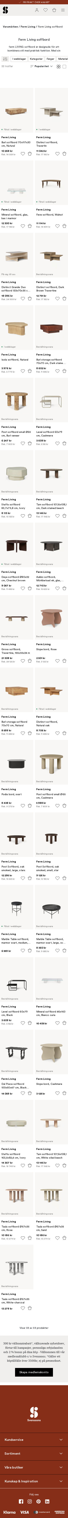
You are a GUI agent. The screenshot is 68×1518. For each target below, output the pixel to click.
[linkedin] (47, 1501)
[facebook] (21, 1501)
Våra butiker (14, 1467)
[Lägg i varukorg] (30, 153)
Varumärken (10, 26)
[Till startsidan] (5, 10)
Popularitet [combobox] (42, 66)
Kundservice (14, 1439)
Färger (50, 59)
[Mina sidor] (36, 10)
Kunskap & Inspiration (21, 1481)
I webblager (19, 59)
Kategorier (36, 59)
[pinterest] (38, 1501)
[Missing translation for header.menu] (63, 10)
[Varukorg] (54, 10)
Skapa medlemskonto (34, 1372)
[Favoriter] (45, 10)
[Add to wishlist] (23, 153)
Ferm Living (28, 26)
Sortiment (12, 1453)
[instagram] (30, 1501)
